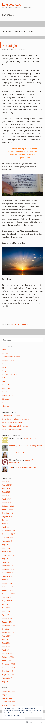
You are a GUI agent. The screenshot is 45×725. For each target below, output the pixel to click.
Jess (11, 453)
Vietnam (5, 406)
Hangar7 (5, 371)
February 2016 (8, 587)
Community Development (12, 357)
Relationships (8, 395)
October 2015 (7, 597)
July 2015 (6, 604)
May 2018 (6, 548)
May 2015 (6, 611)
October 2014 (7, 629)
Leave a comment (21, 324)
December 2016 (8, 569)
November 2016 (8, 573)
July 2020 (6, 488)
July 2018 (6, 544)
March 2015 (7, 618)
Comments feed (8, 702)
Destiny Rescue (8, 360)
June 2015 (6, 608)
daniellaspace (14, 445)
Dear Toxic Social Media (12, 429)
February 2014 (8, 657)
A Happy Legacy (30, 438)
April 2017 (6, 562)
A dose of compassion (11, 415)
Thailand (5, 399)
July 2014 (6, 639)
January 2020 (7, 509)
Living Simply (7, 385)
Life (11, 324)
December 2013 (8, 664)
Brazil (4, 350)
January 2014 (7, 660)
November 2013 (8, 667)
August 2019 (7, 516)
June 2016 (6, 580)
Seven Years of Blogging (12, 422)
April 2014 (6, 650)
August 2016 (7, 576)
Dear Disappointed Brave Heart (15, 419)
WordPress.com (8, 705)
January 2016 (7, 590)
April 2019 (6, 527)
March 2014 (7, 653)
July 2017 (5, 559)
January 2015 (7, 622)
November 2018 (8, 534)
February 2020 (8, 506)
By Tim (5, 353)
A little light (15, 45)
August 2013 (7, 678)
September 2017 (9, 555)
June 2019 (6, 523)
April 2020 (6, 499)
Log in (5, 695)
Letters (5, 378)
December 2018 (8, 530)
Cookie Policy (15, 715)
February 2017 (8, 566)
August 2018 (7, 541)
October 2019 (7, 513)
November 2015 (8, 594)
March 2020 (7, 502)
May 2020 (6, 495)
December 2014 (8, 625)
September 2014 (9, 632)
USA (4, 402)
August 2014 (7, 636)
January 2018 (7, 552)
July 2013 (5, 681)
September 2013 (9, 674)
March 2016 (7, 583)
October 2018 (7, 537)
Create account (8, 691)
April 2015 (6, 615)
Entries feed (7, 698)
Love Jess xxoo (11, 4)
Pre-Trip (6, 392)
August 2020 (7, 485)
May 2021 (6, 481)
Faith (4, 367)
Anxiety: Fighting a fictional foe (15, 426)
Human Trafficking (10, 374)
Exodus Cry (7, 364)
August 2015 (7, 601)
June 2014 (6, 643)
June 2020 (6, 492)
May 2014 (6, 646)
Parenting (6, 388)
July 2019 (6, 520)
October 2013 (7, 671)
